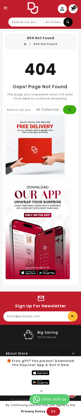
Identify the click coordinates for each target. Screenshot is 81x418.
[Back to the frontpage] (25, 44)
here (26, 98)
